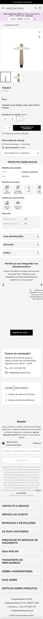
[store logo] (16, 8)
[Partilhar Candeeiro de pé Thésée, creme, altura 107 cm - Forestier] (39, 37)
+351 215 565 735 (17, 368)
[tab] (21, 506)
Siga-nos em (10, 551)
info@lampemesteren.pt (19, 372)
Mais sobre (9, 579)
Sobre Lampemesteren (17, 571)
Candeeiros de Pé (12, 25)
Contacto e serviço (15, 505)
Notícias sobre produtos (19, 588)
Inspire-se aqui (20, 332)
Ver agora (29, 15)
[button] (5, 77)
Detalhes (8, 244)
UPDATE (20, 19)
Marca (7, 252)
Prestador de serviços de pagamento (20, 541)
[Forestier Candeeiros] (14, 99)
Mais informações (13, 236)
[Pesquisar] (36, 8)
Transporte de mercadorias (12, 561)
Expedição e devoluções (19, 522)
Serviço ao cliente (15, 514)
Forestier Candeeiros (30, 172)
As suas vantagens (15, 531)
